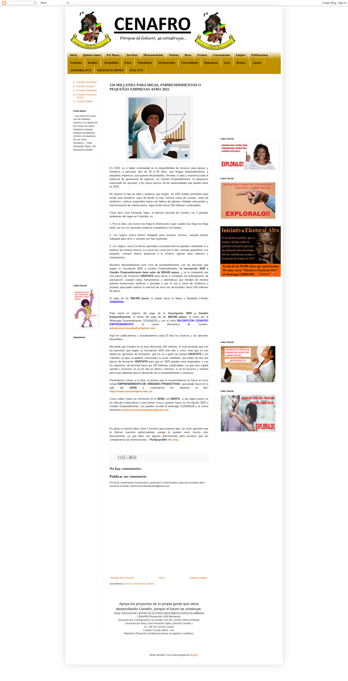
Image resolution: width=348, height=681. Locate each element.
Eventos (202, 55)
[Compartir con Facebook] (131, 457)
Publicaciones (259, 55)
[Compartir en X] (127, 457)
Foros (128, 62)
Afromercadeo (166, 62)
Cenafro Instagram (86, 90)
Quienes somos (92, 55)
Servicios (132, 55)
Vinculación (144, 62)
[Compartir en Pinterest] (135, 457)
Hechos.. (241, 62)
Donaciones (211, 62)
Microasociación (153, 55)
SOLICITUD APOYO (110, 70)
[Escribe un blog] (123, 457)
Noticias (174, 55)
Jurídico (93, 62)
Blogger (194, 655)
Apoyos (257, 62)
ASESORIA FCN (80, 70)
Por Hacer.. (114, 55)
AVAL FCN (136, 70)
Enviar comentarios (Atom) (139, 583)
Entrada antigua (198, 577)
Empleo (240, 55)
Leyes (227, 62)
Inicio (73, 55)
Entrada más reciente (122, 577)
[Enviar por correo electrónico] (119, 457)
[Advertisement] (157, 592)
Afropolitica (111, 62)
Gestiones (76, 62)
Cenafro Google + (86, 86)
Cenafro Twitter (84, 101)
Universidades (189, 62)
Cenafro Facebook (86, 82)
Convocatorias (221, 55)
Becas (188, 55)
